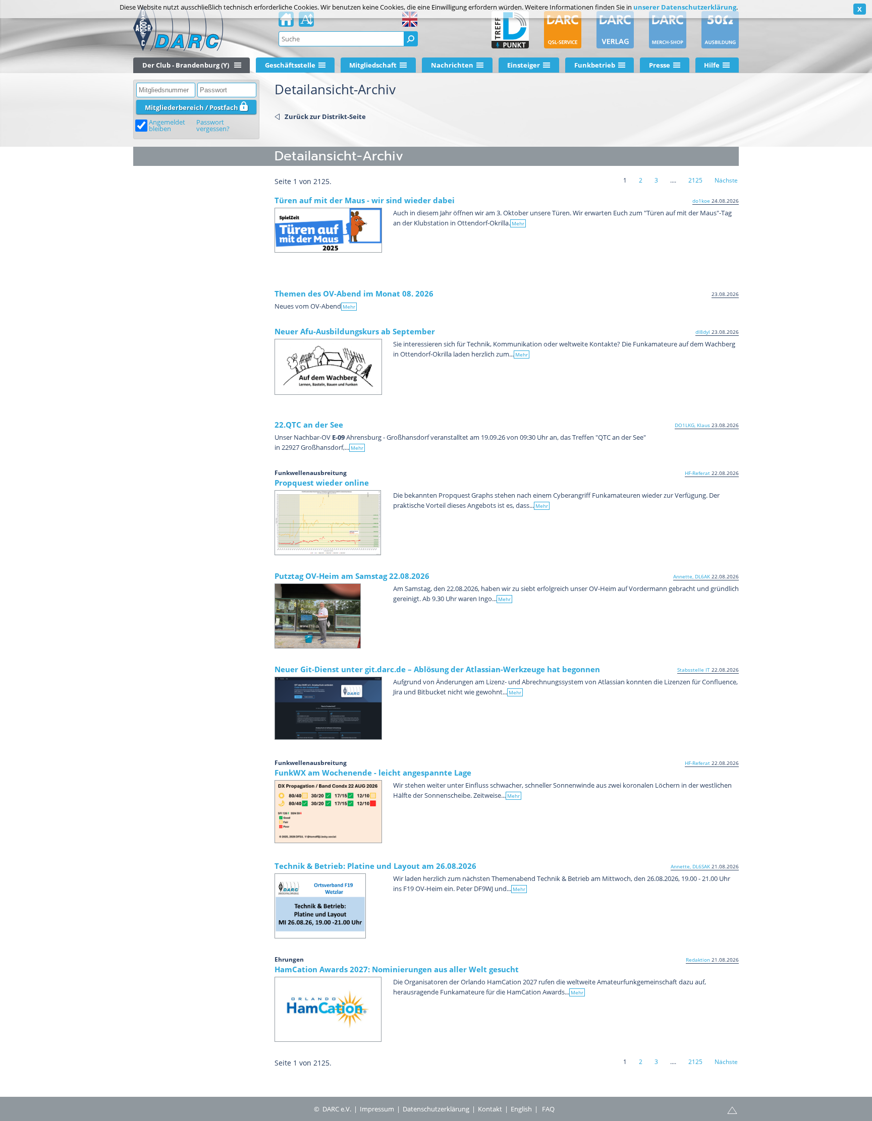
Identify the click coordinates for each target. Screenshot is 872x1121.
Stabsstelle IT (693, 669)
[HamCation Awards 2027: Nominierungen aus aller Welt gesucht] (328, 1009)
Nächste (726, 180)
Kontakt (490, 1108)
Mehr (518, 223)
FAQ (548, 1108)
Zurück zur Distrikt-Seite (325, 116)
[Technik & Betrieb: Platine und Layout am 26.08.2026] (320, 905)
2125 (695, 180)
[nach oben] (732, 1109)
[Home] (286, 22)
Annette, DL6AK (691, 576)
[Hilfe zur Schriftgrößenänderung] (306, 22)
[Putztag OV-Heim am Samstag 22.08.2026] (318, 615)
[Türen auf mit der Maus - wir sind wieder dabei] (328, 230)
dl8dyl (702, 331)
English (521, 1108)
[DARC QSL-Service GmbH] (562, 29)
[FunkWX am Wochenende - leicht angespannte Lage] (328, 811)
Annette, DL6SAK (690, 866)
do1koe (701, 200)
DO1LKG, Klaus (692, 425)
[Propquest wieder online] (328, 522)
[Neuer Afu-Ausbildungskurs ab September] (328, 367)
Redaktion (698, 959)
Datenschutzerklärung (436, 1108)
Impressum (377, 1108)
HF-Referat (697, 473)
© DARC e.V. (332, 1108)
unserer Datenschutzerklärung (684, 7)
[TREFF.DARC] (510, 29)
